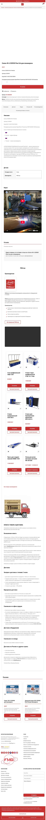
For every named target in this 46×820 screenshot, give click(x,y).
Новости (25, 738)
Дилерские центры (27, 740)
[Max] (17, 753)
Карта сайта (3, 791)
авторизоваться (29, 255)
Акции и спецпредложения (6, 779)
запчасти (36, 99)
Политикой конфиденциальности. (8, 810)
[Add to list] (8, 367)
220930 (7, 99)
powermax (18, 99)
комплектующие (6, 100)
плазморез (30, 100)
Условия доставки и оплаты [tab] (22, 110)
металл (12, 100)
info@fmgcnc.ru (12, 743)
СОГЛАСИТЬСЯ (22, 813)
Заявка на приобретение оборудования (31, 744)
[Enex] (15, 753)
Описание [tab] (5, 107)
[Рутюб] (11, 753)
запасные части (30, 99)
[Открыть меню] (2, 4)
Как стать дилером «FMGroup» (29, 742)
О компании (25, 736)
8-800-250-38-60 (18, 557)
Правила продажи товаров (28, 754)
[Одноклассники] (2, 753)
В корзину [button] (14, 385)
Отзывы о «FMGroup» (5, 773)
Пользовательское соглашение (29, 750)
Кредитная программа (5, 781)
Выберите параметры (32, 469)
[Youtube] (8, 753)
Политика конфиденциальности (29, 748)
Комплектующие (35, 97)
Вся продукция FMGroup (13, 322)
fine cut (13, 99)
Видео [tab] (21, 107)
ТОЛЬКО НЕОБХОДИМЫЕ (12, 817)
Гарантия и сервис (4, 783)
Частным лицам (4, 789)
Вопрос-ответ (3, 771)
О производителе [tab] (38, 107)
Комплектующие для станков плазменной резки (18, 97)
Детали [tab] (13, 107)
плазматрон (17, 100)
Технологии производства (6, 777)
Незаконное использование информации (31, 752)
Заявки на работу (26, 756)
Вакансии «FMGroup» (27, 758)
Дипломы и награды (5, 775)
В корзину (22, 86)
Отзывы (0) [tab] (29, 107)
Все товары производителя (10, 486)
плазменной (24, 100)
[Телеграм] (13, 753)
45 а (10, 99)
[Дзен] (6, 753)
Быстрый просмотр (14, 389)
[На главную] (22, 4)
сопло (34, 100)
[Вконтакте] (4, 753)
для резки (23, 99)
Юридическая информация (6, 787)
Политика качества (27, 746)
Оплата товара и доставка (6, 785)
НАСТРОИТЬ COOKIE (33, 817)
